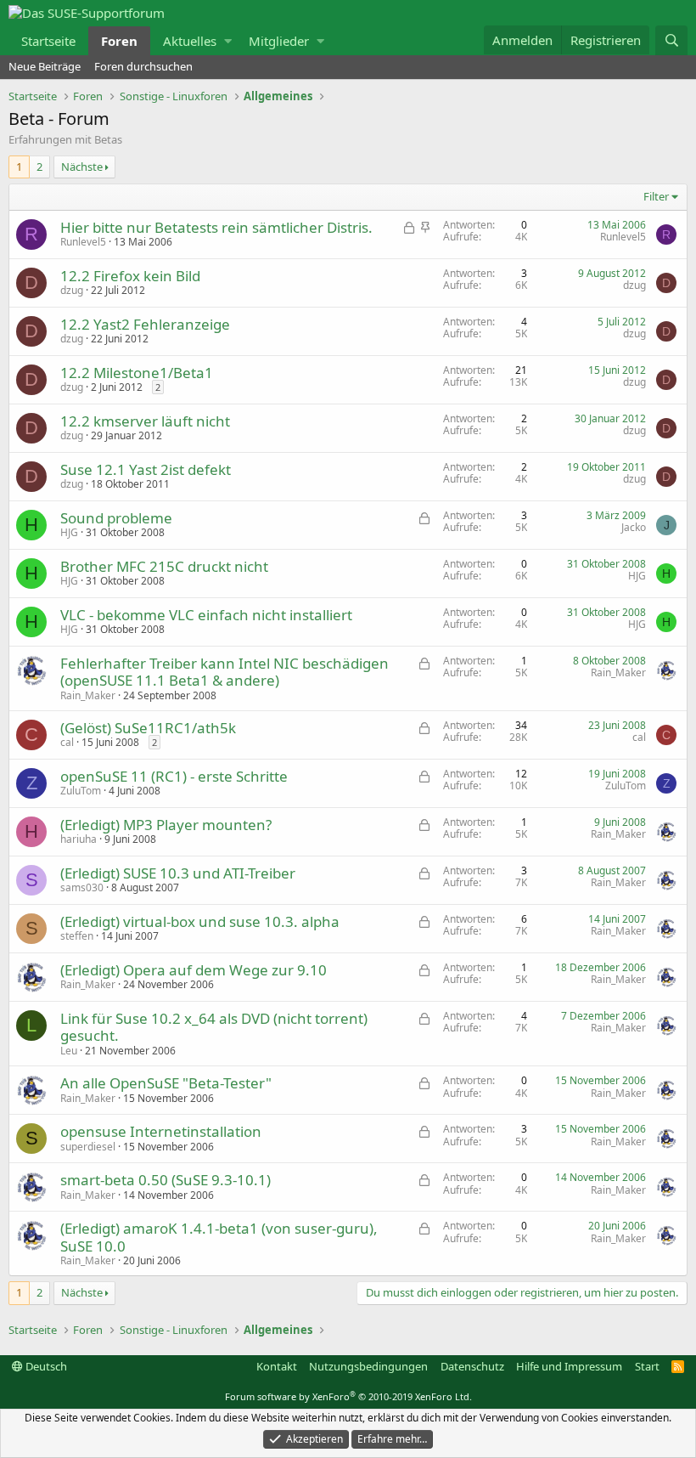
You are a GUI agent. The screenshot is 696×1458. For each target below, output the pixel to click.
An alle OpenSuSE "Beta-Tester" (166, 1083)
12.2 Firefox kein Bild (130, 275)
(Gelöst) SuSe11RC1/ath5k (148, 727)
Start (647, 1366)
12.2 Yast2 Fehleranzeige (145, 324)
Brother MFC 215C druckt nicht (164, 566)
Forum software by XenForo (348, 1396)
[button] (228, 40)
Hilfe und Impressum (569, 1366)
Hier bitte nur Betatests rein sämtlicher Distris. (216, 227)
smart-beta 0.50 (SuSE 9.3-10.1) (165, 1180)
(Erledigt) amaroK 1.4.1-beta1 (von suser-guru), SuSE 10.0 (219, 1236)
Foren (119, 40)
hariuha (78, 839)
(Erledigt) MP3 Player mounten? (166, 824)
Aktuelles (189, 40)
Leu (68, 1050)
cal (67, 742)
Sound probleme (116, 518)
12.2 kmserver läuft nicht (145, 421)
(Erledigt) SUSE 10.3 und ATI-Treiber (177, 873)
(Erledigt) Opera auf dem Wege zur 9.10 (193, 970)
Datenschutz (472, 1366)
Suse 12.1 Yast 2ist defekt (145, 469)
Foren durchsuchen (143, 66)
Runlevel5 (83, 242)
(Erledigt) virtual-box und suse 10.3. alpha (200, 921)
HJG (69, 532)
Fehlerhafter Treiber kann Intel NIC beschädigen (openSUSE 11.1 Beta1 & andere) (224, 671)
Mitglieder (279, 40)
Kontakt (276, 1366)
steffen (76, 936)
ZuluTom (80, 790)
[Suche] (671, 40)
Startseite (48, 40)
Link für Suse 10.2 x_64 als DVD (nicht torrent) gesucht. (214, 1027)
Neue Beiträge (44, 66)
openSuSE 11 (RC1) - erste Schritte (174, 776)
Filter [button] (656, 196)
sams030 (82, 887)
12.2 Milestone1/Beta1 (136, 372)
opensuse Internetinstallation (160, 1131)
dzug (71, 290)
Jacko (633, 527)
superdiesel (87, 1146)
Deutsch (45, 1366)
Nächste (82, 166)
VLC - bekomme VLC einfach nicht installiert (206, 614)
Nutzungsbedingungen (368, 1366)
